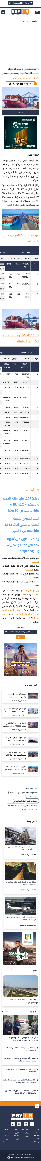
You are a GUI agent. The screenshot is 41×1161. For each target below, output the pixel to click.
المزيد (5, 1011)
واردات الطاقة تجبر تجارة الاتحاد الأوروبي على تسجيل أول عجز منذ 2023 (22, 848)
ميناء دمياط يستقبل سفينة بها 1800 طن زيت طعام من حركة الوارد (15, 710)
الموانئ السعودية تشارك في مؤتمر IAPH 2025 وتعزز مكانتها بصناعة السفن (14, 725)
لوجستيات (25, 21)
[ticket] (13, 1124)
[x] (26, 1124)
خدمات (27, 1136)
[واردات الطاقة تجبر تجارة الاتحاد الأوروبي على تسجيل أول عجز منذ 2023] (20, 836)
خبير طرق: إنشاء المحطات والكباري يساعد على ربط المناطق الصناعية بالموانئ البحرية (16, 696)
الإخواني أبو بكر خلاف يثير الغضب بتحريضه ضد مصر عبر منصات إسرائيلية (20, 1060)
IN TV (17, 1129)
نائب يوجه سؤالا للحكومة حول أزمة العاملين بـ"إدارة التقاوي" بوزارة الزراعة (20, 1092)
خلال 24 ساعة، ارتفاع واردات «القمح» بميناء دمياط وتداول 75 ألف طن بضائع (15, 768)
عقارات (27, 1133)
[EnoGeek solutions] (12, 1157)
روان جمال (32, 155)
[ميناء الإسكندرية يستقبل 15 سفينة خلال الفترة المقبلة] (33, 737)
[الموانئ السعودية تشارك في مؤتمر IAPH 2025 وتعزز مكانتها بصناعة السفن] (33, 723)
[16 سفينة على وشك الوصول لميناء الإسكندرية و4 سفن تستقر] (18, 83)
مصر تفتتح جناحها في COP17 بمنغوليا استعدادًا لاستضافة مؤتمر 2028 (23, 1039)
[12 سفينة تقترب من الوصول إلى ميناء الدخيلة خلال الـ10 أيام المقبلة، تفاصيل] (33, 752)
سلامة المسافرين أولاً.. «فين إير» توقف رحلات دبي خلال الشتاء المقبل (21, 918)
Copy (20, 637)
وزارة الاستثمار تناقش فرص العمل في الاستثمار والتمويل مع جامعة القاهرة (19, 1081)
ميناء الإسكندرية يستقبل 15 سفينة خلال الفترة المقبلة (16, 739)
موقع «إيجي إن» (32, 805)
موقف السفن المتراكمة (29, 809)
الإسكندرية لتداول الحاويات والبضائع (26, 801)
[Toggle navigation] (37, 12)
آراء (17, 1139)
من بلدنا (33, 970)
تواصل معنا (7, 1130)
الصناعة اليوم (36, 1137)
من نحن (7, 1135)
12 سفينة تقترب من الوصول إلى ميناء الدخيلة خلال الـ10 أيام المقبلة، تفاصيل (14, 754)
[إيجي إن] (20, 12)
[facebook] (32, 1124)
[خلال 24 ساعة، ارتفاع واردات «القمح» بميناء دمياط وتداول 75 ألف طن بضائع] (33, 766)
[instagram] (19, 1124)
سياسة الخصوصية (6, 1140)
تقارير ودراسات (16, 1134)
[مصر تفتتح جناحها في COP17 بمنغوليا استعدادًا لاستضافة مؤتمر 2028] (20, 1025)
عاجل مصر (37, 1130)
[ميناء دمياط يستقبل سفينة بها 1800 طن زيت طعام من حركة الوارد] (33, 708)
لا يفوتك (32, 1011)
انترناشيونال (25, 1129)
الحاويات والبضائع (32, 796)
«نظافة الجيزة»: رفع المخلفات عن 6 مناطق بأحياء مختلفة (21, 1070)
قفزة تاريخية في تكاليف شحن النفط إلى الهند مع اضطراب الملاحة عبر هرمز (21, 883)
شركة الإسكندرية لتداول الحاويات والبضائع (24, 792)
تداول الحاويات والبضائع (16, 805)
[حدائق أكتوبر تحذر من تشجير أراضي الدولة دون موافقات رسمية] (20, 986)
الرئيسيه (34, 21)
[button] (12, 970)
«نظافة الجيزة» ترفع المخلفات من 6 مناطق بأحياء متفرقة (21, 1049)
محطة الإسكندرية (32, 788)
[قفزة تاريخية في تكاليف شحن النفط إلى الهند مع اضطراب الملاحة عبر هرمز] (20, 871)
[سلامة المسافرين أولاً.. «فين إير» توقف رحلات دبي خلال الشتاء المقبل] (20, 906)
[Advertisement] (20, 45)
